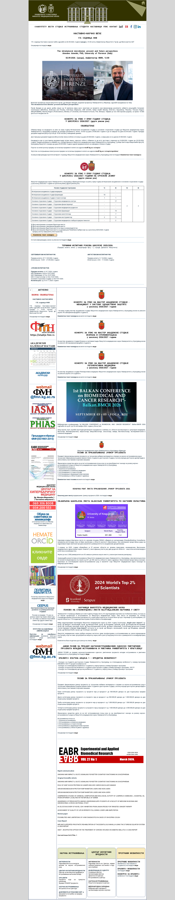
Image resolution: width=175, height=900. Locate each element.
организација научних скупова (99, 890)
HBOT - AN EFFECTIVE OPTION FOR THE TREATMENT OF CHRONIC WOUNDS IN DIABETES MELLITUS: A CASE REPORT (97, 830)
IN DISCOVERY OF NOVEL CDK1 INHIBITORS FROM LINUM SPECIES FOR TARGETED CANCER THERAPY (95, 807)
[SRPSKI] (121, 27)
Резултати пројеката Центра (98, 883)
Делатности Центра (95, 876)
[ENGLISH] (126, 27)
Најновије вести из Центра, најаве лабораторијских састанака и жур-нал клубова (101, 865)
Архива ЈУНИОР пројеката (68, 883)
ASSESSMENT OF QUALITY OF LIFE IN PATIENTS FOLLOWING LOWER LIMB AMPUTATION (88, 810)
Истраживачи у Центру (96, 877)
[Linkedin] (139, 27)
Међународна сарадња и (97, 888)
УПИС (105, 27)
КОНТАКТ (113, 27)
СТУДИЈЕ (59, 27)
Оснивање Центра (95, 872)
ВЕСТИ (51, 27)
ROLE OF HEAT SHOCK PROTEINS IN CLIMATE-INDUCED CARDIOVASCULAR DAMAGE (87, 785)
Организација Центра (96, 874)
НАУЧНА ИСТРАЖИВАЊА (72, 853)
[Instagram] (135, 27)
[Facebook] (131, 27)
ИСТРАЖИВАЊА (71, 27)
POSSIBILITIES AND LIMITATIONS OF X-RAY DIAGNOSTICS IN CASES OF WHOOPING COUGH (89, 817)
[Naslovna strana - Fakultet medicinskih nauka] (87, 12)
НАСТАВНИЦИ (96, 27)
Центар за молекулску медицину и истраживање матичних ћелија (71, 873)
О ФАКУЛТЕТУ (41, 27)
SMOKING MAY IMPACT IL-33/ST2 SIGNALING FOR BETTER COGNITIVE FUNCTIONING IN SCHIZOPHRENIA (93, 774)
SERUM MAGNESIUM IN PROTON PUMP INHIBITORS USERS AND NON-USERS (84, 789)
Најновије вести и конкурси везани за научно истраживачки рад (72, 865)
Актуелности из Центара (68, 888)
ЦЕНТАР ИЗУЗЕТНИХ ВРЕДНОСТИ (101, 853)
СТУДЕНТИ (84, 27)
